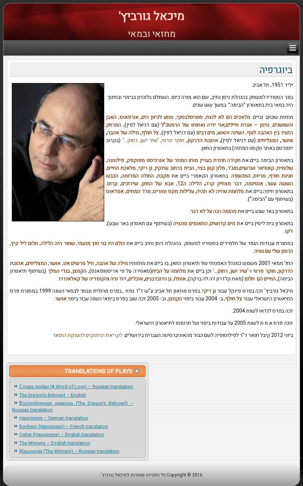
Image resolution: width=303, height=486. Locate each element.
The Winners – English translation (54, 443)
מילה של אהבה (123, 133)
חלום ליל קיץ (24, 243)
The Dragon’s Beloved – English (52, 395)
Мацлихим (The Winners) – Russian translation (69, 451)
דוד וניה (118, 279)
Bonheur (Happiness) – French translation (63, 426)
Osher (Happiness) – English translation (61, 434)
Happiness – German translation (53, 417)
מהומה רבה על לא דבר (213, 211)
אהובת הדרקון (203, 140)
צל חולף (150, 133)
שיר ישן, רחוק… (141, 140)
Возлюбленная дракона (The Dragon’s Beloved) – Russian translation (73, 406)
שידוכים (129, 183)
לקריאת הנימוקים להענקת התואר (87, 335)
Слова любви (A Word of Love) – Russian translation (76, 386)
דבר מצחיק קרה (223, 183)
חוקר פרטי (173, 140)
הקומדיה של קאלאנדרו (83, 279)
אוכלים (136, 279)
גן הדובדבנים (158, 279)
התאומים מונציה (190, 223)
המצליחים (267, 140)
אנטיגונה (254, 183)
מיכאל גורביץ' (151, 16)
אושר (287, 140)
